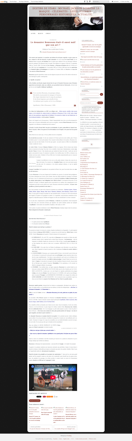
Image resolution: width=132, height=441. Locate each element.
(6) (88, 162)
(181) (85, 152)
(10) (84, 158)
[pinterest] (90, 1)
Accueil (33, 33)
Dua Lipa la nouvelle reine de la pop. (91, 57)
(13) (85, 156)
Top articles (55, 438)
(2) (91, 174)
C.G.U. (72, 438)
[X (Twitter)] (87, 1)
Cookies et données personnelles (81, 438)
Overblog (69, 435)
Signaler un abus (66, 438)
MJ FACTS (40, 33)
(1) (87, 198)
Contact (48, 33)
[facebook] (85, 1)
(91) (83, 154)
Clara (42, 438)
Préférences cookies (92, 438)
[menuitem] (33, 33)
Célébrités (53, 39)
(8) (83, 160)
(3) (83, 166)
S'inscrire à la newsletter (35, 400)
